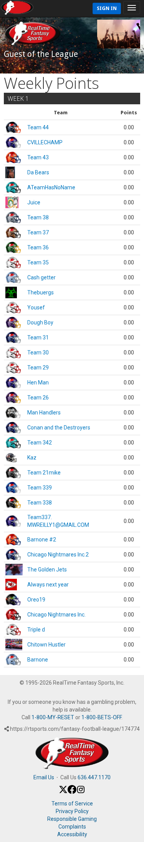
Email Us (43, 777)
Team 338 (39, 503)
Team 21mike (44, 472)
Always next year (48, 584)
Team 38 (38, 217)
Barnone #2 (41, 539)
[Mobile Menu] (131, 7)
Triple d (36, 629)
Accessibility (72, 834)
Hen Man (38, 382)
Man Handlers (44, 412)
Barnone (37, 660)
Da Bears (38, 172)
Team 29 (38, 367)
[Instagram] (80, 792)
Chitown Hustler (46, 645)
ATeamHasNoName (51, 187)
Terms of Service (72, 803)
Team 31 (38, 337)
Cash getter (41, 277)
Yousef (36, 307)
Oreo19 (36, 599)
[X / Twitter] (63, 792)
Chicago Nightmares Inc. (56, 614)
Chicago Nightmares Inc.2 (58, 554)
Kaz (31, 457)
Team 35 (38, 262)
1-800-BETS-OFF (101, 717)
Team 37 (38, 232)
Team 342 (39, 442)
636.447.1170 (94, 777)
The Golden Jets (47, 569)
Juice (33, 202)
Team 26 (38, 397)
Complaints (72, 827)
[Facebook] (72, 792)
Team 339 (39, 487)
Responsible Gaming (72, 819)
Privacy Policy (72, 811)
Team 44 (38, 127)
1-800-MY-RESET (52, 717)
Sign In (107, 8)
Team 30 (38, 352)
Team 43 (38, 157)
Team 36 (38, 247)
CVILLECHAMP (45, 142)
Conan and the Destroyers (58, 427)
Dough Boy (40, 322)
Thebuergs (40, 292)
